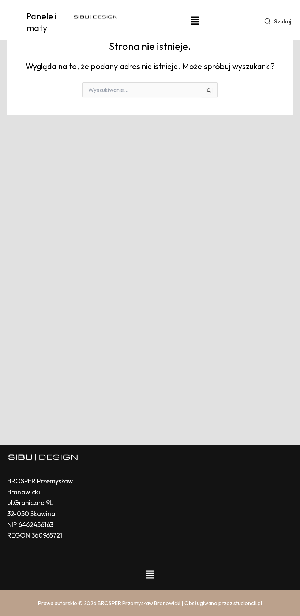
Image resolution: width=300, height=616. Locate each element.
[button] (194, 21)
